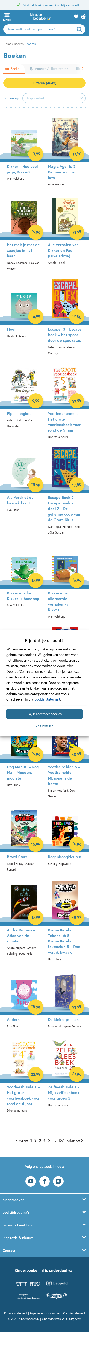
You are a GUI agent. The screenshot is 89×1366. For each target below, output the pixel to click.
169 (61, 1140)
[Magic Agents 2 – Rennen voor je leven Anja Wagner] (65, 154)
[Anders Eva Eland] (23, 1002)
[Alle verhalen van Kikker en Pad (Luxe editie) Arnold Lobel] (65, 233)
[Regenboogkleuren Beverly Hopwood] (65, 839)
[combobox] (54, 98)
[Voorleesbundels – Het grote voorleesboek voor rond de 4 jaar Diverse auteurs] (23, 1078)
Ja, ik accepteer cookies (44, 714)
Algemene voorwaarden (45, 1313)
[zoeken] (80, 29)
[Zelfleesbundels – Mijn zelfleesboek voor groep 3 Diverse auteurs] (65, 1075)
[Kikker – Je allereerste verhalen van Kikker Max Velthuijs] (65, 584)
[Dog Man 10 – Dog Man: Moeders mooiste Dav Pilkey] (23, 755)
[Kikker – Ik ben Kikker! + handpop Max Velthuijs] (23, 578)
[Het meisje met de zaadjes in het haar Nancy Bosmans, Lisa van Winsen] (23, 236)
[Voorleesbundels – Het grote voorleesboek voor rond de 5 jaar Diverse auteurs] (65, 405)
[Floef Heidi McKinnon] (23, 312)
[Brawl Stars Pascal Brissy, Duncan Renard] (23, 842)
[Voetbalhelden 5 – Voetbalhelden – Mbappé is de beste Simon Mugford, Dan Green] (65, 761)
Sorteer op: (11, 98)
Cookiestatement (74, 1313)
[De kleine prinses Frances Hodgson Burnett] (65, 1002)
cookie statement (47, 699)
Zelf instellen (44, 725)
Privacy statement (15, 1313)
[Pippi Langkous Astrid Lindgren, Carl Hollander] (23, 399)
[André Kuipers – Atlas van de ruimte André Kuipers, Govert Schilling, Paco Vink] (23, 921)
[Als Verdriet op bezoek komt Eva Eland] (23, 483)
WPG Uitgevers (71, 1319)
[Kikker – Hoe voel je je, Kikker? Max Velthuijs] (23, 151)
